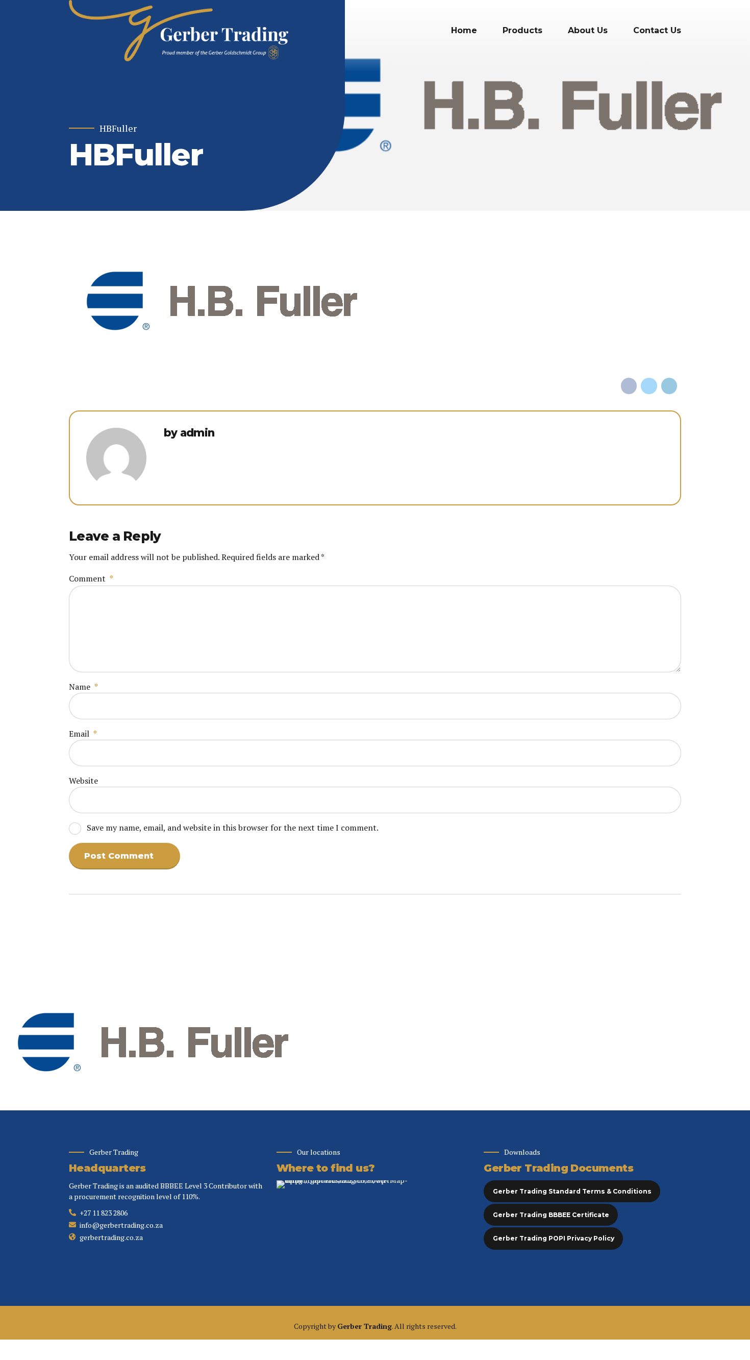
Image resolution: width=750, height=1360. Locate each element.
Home (464, 30)
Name (83, 686)
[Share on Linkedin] (669, 386)
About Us (588, 30)
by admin (189, 433)
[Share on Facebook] (629, 386)
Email (83, 733)
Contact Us (657, 30)
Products (522, 30)
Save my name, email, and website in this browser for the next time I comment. (233, 827)
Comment (91, 578)
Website (83, 780)
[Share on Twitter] (649, 386)
